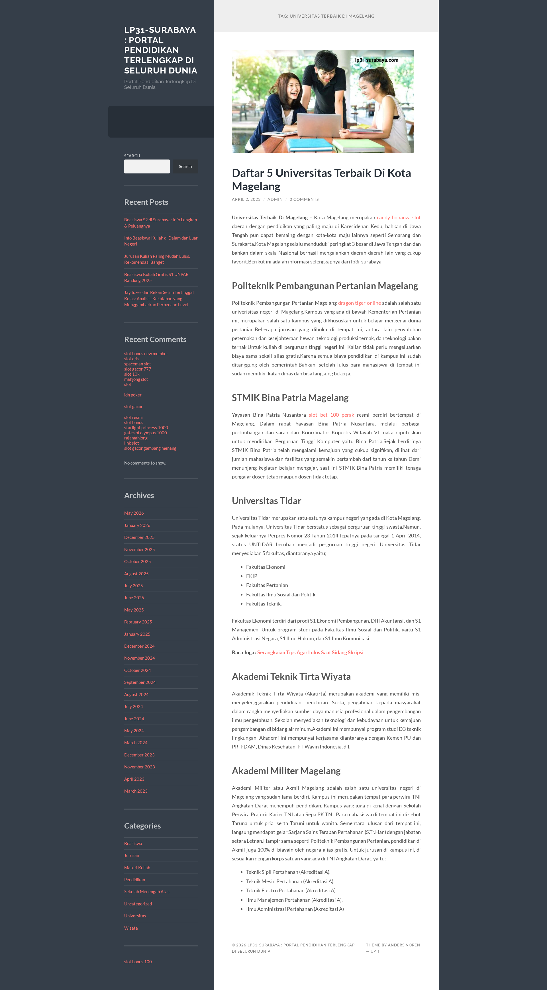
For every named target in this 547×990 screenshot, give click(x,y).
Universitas (135, 915)
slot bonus (133, 422)
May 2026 (134, 513)
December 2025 (139, 537)
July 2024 (133, 706)
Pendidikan (134, 879)
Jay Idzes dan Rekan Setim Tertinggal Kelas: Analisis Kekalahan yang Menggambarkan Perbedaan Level (159, 298)
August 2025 (136, 573)
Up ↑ (375, 951)
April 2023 (134, 779)
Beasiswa (133, 843)
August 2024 (136, 694)
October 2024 (137, 670)
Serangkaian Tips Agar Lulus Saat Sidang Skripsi (310, 652)
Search (132, 156)
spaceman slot (137, 363)
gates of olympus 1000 (145, 432)
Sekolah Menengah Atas (147, 891)
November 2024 (139, 657)
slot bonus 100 (138, 961)
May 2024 (134, 730)
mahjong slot (136, 379)
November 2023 (139, 766)
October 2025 (137, 561)
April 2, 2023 (246, 199)
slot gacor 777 (137, 368)
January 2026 (137, 525)
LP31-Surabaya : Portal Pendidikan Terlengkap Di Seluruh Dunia (160, 50)
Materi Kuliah (137, 867)
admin (275, 199)
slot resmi (133, 417)
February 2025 (138, 621)
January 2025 (137, 634)
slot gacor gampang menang (150, 448)
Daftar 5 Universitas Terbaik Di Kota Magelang (321, 179)
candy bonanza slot (399, 217)
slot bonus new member (146, 353)
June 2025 (134, 597)
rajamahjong (136, 437)
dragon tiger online (359, 303)
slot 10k (132, 374)
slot (127, 384)
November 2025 (139, 549)
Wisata (131, 927)
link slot (131, 442)
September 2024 (140, 682)
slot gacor (133, 406)
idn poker (133, 394)
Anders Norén (404, 945)
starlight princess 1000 (146, 427)
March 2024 (136, 742)
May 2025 (134, 609)
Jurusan (131, 855)
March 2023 (136, 790)
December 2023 (139, 754)
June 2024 (134, 718)
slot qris (131, 358)
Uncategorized (138, 903)
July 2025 (133, 585)
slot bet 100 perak (331, 415)
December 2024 (139, 646)
